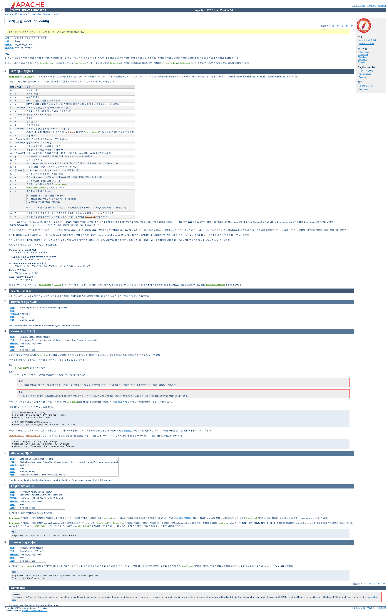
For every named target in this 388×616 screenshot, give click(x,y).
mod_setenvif (16, 436)
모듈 (354, 6)
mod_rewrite (33, 436)
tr (352, 26)
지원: (12, 474)
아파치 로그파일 (366, 86)
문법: (12, 310)
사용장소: (14, 314)
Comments (363, 89)
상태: (7, 41)
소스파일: (9, 47)
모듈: (12, 320)
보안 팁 (129, 296)
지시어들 (361, 6)
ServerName (60, 184)
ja (342, 26)
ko (347, 26)
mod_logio (97, 213)
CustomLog (115, 63)
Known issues (365, 74)
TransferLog (46, 63)
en (333, 26)
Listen (57, 285)
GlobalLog (362, 57)
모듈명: (8, 44)
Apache (8, 14)
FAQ (369, 6)
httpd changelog (366, 70)
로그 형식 (122, 402)
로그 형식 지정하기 (367, 40)
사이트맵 (382, 6)
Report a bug (364, 77)
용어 (374, 6)
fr (338, 26)
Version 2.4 (48, 14)
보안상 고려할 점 (366, 43)
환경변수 (128, 430)
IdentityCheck (91, 132)
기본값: (13, 498)
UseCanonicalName (36, 188)
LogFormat (80, 63)
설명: (7, 38)
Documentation (34, 14)
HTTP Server (19, 14)
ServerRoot (21, 368)
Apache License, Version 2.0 (34, 610)
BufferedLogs (363, 52)
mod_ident (70, 132)
